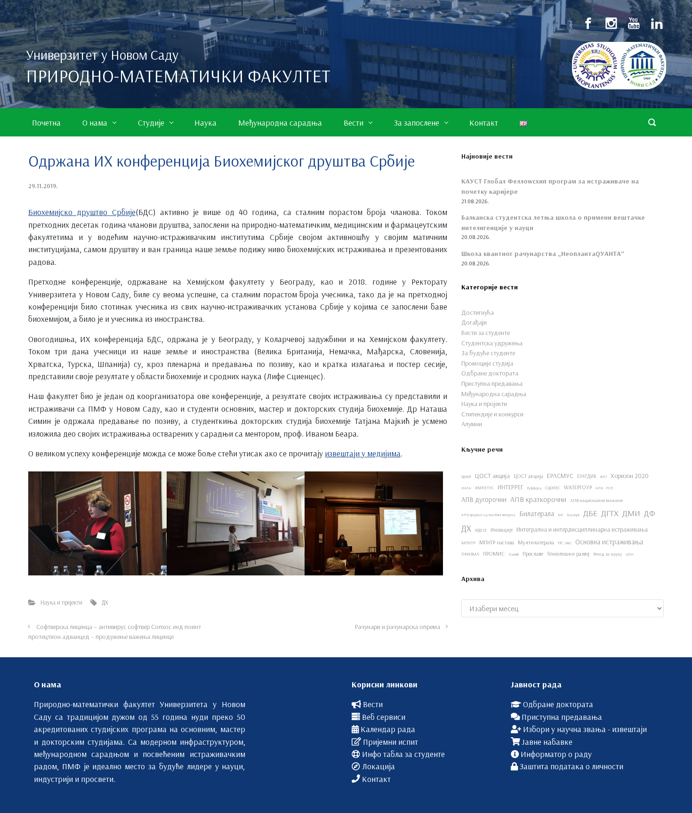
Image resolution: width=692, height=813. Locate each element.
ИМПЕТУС (484, 487)
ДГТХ (610, 513)
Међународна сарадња (493, 394)
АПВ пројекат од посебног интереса (488, 514)
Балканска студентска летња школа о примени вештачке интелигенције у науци (553, 222)
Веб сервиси (383, 716)
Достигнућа (477, 312)
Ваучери (573, 514)
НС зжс (564, 542)
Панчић (513, 554)
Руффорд (534, 488)
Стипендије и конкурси (492, 414)
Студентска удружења (492, 343)
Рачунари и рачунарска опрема (397, 626)
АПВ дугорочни (484, 499)
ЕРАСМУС (560, 475)
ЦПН (630, 554)
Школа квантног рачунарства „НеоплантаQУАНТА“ (542, 253)
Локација (378, 766)
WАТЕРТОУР (578, 487)
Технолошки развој (568, 553)
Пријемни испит (390, 741)
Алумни (471, 424)
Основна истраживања (609, 541)
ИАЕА (466, 488)
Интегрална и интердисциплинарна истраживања (582, 529)
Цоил (466, 476)
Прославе (533, 553)
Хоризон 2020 (630, 475)
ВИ (560, 514)
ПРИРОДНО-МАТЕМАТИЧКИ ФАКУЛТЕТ (178, 75)
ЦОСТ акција (492, 475)
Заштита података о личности (571, 766)
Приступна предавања (492, 383)
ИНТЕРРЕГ (510, 487)
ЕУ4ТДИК (586, 476)
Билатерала (536, 513)
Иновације (502, 529)
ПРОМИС (494, 553)
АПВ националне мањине (596, 500)
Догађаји (474, 322)
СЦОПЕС (552, 487)
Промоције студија (487, 363)
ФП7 (603, 476)
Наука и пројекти (61, 602)
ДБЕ (590, 513)
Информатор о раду (556, 754)
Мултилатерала (536, 542)
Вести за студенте (485, 332)
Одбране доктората (489, 373)
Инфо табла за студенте (403, 754)
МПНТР (468, 542)
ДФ (649, 513)
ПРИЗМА (470, 554)
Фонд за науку (607, 554)
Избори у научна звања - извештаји (585, 729)
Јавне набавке (547, 741)
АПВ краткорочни (538, 499)
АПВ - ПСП (604, 488)
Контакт (376, 778)
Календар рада (388, 729)
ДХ (105, 602)
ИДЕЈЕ (481, 530)
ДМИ (631, 513)
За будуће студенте (488, 353)
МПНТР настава (496, 542)
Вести (373, 704)
